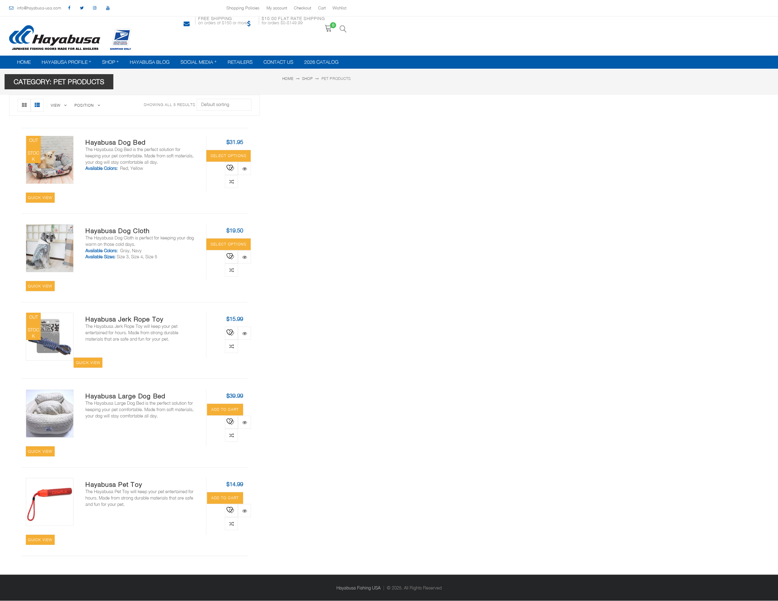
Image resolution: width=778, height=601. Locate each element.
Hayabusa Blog (150, 62)
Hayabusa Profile (65, 62)
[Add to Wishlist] (229, 166)
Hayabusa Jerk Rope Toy (124, 319)
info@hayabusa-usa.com (39, 7)
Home (24, 62)
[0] (328, 28)
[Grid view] (24, 105)
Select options (228, 155)
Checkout (302, 7)
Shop (108, 62)
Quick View (244, 168)
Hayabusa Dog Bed (115, 142)
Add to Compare (231, 181)
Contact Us (278, 62)
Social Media (197, 62)
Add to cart (225, 409)
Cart (322, 7)
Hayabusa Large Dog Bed (125, 396)
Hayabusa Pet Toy (113, 484)
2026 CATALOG (321, 62)
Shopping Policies (243, 7)
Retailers (240, 62)
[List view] (37, 105)
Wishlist (339, 7)
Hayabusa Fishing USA (358, 587)
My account (277, 7)
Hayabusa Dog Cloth (117, 230)
